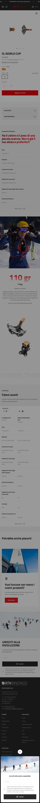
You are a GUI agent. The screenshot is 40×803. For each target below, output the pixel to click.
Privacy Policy (14, 786)
